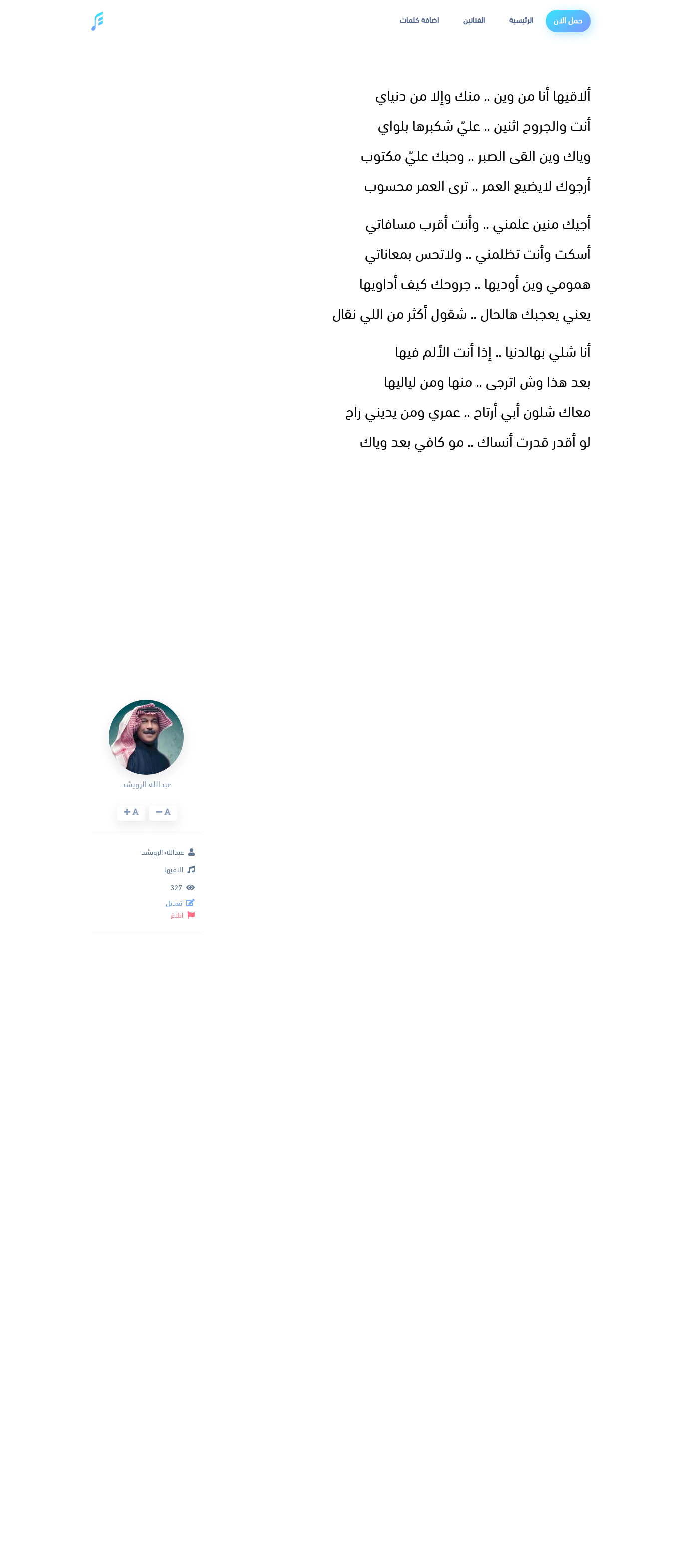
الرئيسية (521, 21)
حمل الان (568, 21)
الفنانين (474, 21)
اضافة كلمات (419, 21)
